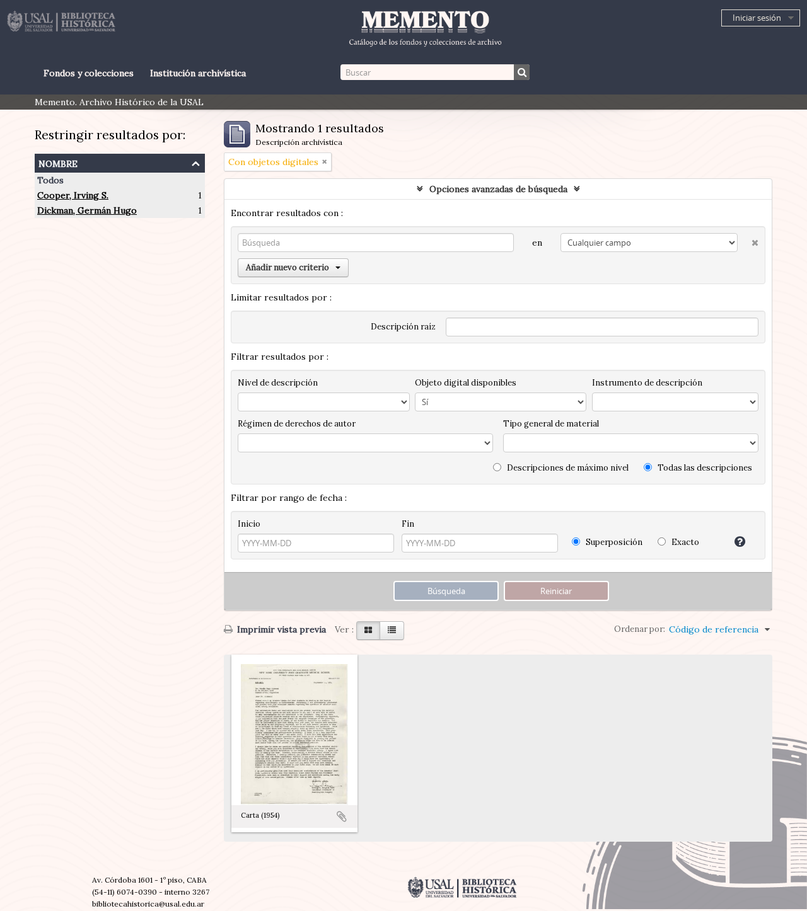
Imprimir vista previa (280, 629)
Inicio (249, 524)
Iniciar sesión (757, 17)
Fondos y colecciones (89, 73)
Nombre (58, 162)
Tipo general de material (551, 423)
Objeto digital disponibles (465, 382)
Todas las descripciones (704, 467)
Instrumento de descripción (647, 382)
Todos (50, 180)
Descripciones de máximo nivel (567, 467)
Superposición (613, 542)
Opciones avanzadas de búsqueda (498, 189)
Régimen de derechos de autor (297, 423)
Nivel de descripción (278, 382)
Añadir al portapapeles (341, 816)
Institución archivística (198, 73)
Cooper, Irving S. (72, 195)
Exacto (684, 542)
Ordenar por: (639, 629)
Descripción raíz (403, 326)
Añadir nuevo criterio (287, 267)
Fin (408, 524)
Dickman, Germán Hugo (87, 210)
